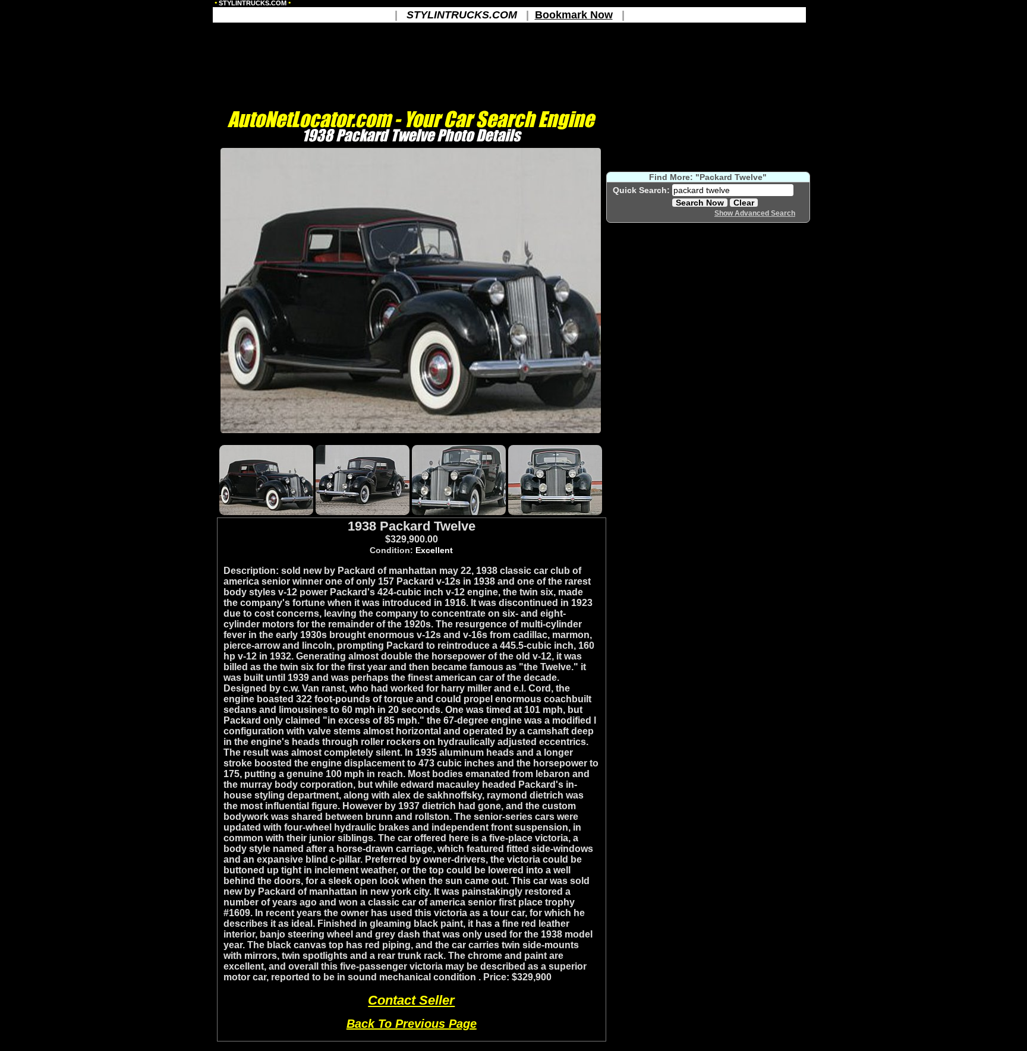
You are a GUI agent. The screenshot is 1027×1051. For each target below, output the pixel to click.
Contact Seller (411, 1000)
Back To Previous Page (411, 1023)
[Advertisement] (411, 438)
